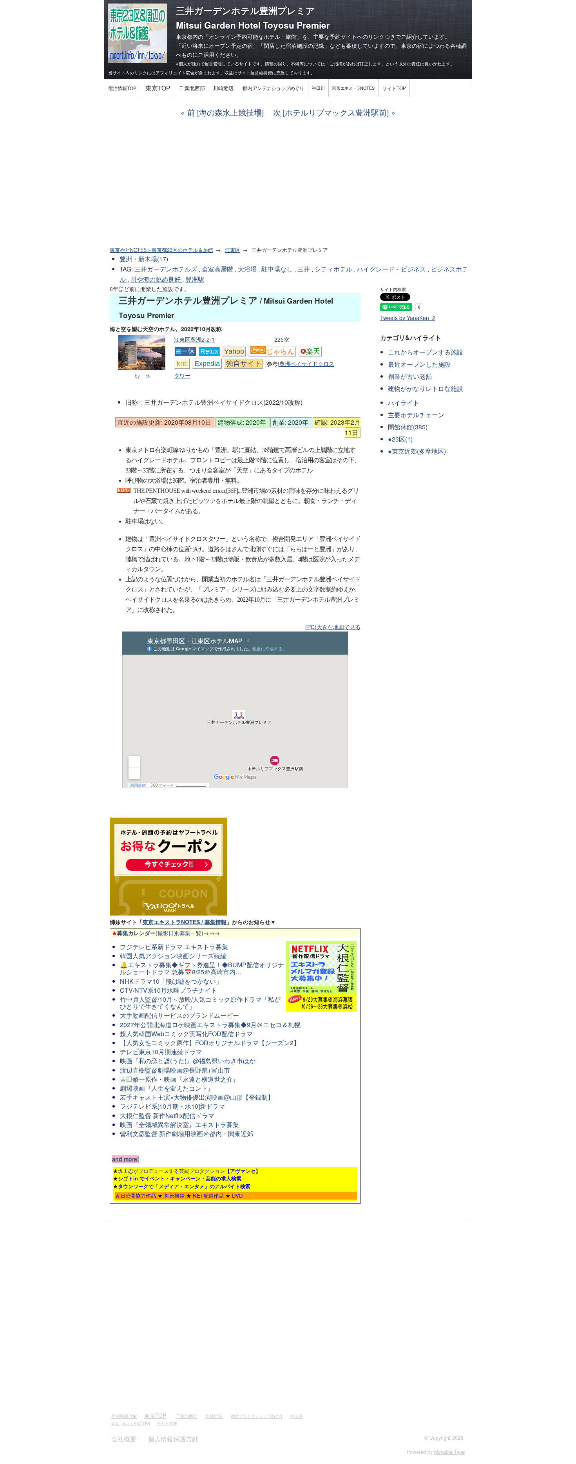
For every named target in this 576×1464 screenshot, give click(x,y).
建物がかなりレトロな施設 (425, 388)
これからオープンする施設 (425, 351)
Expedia (207, 363)
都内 (273, 88)
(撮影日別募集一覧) (157, 933)
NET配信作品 (208, 1195)
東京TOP (157, 87)
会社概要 (123, 1438)
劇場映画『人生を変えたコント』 (167, 1088)
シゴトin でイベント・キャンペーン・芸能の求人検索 (179, 1178)
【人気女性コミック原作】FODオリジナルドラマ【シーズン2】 (210, 1042)
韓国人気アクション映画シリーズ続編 (173, 955)
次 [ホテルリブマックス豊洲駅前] (331, 112)
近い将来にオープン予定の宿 (217, 45)
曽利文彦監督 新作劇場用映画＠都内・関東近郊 (186, 1133)
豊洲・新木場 (138, 258)
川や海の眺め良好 (156, 279)
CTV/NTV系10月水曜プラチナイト (168, 990)
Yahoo (234, 351)
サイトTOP (394, 88)
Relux (209, 351)
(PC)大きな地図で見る (332, 627)
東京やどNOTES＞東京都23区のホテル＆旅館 (161, 249)
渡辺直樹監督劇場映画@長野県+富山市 (175, 1070)
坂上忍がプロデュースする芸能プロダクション (189, 1170)
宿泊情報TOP (122, 88)
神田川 (318, 88)
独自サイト (243, 363)
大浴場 (248, 268)
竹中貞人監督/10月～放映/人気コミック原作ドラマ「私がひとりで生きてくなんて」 (200, 1003)
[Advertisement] (288, 182)
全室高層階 (218, 268)
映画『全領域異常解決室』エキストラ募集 (179, 1124)
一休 (188, 351)
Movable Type (449, 1451)
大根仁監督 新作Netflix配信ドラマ (167, 1115)
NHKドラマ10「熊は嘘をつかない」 (171, 981)
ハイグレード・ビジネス (392, 268)
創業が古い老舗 (410, 376)
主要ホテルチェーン (416, 414)
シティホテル (334, 268)
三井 (304, 268)
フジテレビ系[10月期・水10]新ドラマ (172, 1106)
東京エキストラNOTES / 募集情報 (184, 922)
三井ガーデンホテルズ (166, 268)
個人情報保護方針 (173, 1438)
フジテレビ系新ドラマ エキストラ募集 (174, 946)
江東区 (232, 249)
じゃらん (280, 351)
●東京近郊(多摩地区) (417, 451)
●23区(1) (400, 438)
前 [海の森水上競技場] (225, 112)
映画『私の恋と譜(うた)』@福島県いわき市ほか (187, 1060)
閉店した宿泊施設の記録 (294, 45)
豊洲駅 (194, 279)
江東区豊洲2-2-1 (194, 339)
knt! (182, 363)
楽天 (313, 351)
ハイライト (403, 402)
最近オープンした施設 (419, 364)
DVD (237, 1195)
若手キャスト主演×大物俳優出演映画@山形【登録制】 (197, 1097)
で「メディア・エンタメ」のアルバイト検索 (184, 1186)
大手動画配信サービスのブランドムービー (179, 1015)
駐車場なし (277, 268)
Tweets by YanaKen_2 (407, 318)
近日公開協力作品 (135, 1195)
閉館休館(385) (407, 426)
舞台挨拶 (174, 1195)
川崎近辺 (223, 88)
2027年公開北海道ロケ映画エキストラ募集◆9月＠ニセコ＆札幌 (210, 1024)
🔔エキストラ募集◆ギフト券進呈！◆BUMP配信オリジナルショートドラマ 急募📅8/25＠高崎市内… (202, 968)
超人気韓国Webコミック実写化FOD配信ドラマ (186, 1033)
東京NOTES (353, 88)
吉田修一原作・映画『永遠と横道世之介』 (179, 1079)
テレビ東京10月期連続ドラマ (161, 1051)
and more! (125, 1159)
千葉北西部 (192, 88)
